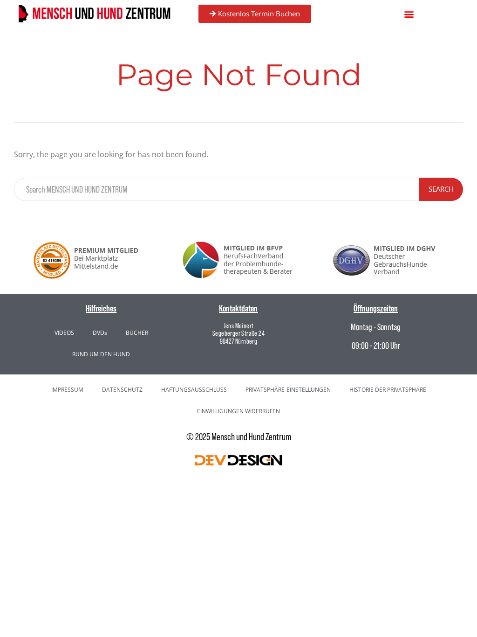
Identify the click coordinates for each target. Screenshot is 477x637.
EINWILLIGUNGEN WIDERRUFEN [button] (238, 411)
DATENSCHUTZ (122, 390)
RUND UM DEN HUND (101, 354)
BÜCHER (137, 333)
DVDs (100, 333)
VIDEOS (64, 333)
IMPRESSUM (67, 390)
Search (441, 189)
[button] (409, 13)
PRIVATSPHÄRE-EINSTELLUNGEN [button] (288, 390)
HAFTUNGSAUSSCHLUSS (194, 390)
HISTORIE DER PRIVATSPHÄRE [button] (387, 390)
